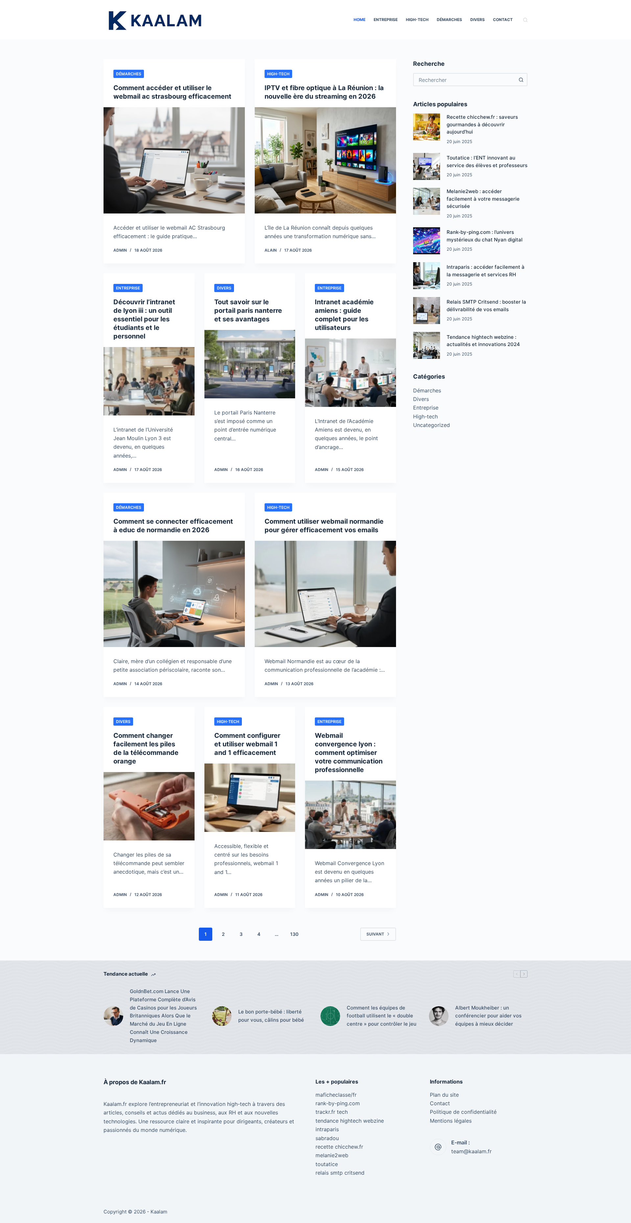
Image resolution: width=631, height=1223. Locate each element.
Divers (477, 19)
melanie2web (332, 1155)
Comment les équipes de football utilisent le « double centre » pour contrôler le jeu (381, 1016)
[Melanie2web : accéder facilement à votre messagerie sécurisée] (426, 201)
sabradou (327, 1138)
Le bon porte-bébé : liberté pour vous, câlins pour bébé (271, 1016)
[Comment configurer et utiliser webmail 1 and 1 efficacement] (249, 797)
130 (294, 934)
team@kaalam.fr (471, 1151)
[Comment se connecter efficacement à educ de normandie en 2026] (174, 594)
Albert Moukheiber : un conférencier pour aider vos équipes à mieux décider (488, 1016)
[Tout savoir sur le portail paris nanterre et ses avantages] (249, 364)
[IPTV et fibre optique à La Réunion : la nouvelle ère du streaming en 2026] (325, 160)
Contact (503, 19)
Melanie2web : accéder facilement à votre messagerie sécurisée (483, 198)
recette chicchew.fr (339, 1146)
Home (359, 19)
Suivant (375, 934)
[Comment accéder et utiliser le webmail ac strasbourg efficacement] (174, 160)
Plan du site (444, 1094)
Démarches (449, 19)
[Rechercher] (525, 20)
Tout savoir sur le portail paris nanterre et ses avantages (248, 310)
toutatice (327, 1164)
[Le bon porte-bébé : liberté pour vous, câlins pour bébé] (222, 1016)
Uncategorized (431, 425)
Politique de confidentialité (463, 1112)
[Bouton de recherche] (521, 80)
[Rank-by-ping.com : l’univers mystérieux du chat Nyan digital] (426, 240)
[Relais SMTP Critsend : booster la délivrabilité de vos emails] (426, 310)
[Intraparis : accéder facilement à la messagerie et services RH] (426, 275)
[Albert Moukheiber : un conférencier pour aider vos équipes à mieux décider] (439, 1016)
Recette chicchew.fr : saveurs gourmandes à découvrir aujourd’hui (482, 124)
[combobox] (464, 79)
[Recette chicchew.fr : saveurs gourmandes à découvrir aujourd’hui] (426, 126)
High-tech (417, 19)
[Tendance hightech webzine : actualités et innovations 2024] (426, 345)
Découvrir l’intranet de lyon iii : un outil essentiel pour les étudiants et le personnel (144, 319)
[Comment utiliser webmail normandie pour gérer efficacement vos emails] (325, 594)
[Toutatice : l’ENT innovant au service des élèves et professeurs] (426, 166)
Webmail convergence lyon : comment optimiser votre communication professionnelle (349, 753)
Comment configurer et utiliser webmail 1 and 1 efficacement (247, 744)
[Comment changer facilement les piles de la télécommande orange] (149, 806)
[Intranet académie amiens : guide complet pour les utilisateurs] (350, 372)
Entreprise (386, 19)
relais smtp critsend (340, 1172)
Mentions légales (451, 1120)
